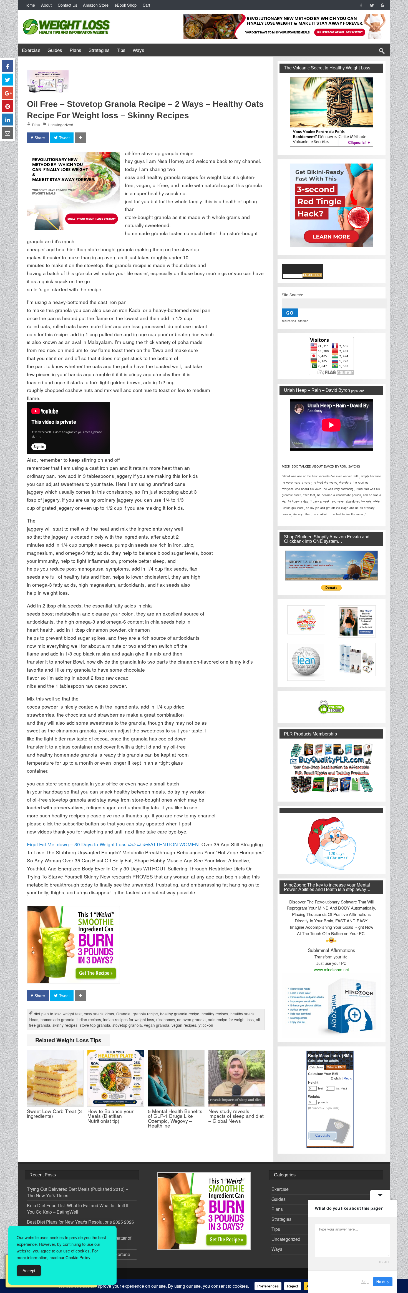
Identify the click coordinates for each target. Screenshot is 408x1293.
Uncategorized (60, 124)
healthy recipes (215, 1013)
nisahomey (165, 1019)
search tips (289, 321)
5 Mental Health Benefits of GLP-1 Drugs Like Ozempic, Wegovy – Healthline (175, 1118)
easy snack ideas (99, 1013)
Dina (36, 124)
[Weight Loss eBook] (331, 112)
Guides (54, 50)
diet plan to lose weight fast (58, 1013)
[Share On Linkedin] (7, 119)
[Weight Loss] (66, 18)
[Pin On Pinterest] (7, 106)
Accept (28, 1270)
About (46, 5)
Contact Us (67, 5)
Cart (146, 5)
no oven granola (191, 1019)
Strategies (99, 50)
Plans (75, 50)
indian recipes (89, 1019)
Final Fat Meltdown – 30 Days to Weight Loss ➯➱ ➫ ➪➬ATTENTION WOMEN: (113, 844)
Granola (123, 1013)
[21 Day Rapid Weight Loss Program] (73, 909)
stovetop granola (127, 1025)
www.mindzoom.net (331, 969)
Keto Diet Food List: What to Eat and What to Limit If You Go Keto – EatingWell (77, 1208)
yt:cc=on (205, 1025)
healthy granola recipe (179, 1013)
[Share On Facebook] (7, 66)
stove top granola (95, 1025)
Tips (121, 50)
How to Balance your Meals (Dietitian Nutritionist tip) (110, 1116)
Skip (365, 1281)
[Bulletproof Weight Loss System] (73, 155)
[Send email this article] (7, 133)
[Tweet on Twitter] (7, 80)
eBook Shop (126, 5)
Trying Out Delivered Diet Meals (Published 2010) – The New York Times (77, 1192)
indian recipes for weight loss (128, 1019)
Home (29, 5)
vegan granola (156, 1025)
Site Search (292, 294)
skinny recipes (64, 1025)
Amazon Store (96, 5)
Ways (138, 50)
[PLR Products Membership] (331, 768)
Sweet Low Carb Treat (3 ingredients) (54, 1113)
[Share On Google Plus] (7, 93)
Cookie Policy (78, 1257)
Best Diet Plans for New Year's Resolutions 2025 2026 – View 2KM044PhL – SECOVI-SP (80, 1225)
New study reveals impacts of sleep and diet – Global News (236, 1116)
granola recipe (145, 1013)
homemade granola (57, 1019)
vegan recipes (184, 1025)
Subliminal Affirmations (331, 950)
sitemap (303, 321)
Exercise (31, 50)
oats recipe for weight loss (231, 1019)
